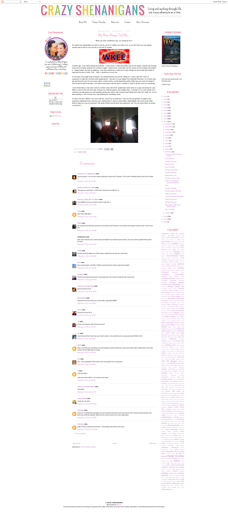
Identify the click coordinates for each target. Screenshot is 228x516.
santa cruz (181, 423)
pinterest (181, 397)
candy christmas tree (172, 266)
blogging (177, 254)
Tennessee (174, 447)
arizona (164, 239)
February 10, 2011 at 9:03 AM (86, 404)
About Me (83, 22)
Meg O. (119, 505)
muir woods (176, 379)
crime (163, 294)
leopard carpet (180, 359)
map (177, 369)
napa (170, 381)
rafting (167, 413)
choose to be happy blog (85, 286)
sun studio (175, 441)
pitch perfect (169, 399)
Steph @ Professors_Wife (86, 187)
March (167, 149)
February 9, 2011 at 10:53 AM (86, 244)
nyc (183, 387)
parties (182, 393)
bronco (182, 262)
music (163, 381)
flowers (164, 325)
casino (174, 268)
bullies (163, 264)
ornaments (165, 393)
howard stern (165, 349)
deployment (180, 298)
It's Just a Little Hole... (172, 170)
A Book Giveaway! (171, 199)
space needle (169, 435)
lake (183, 357)
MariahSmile (81, 298)
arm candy (170, 239)
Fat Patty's (180, 316)
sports (176, 435)
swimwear (170, 445)
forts (176, 325)
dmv (165, 306)
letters (163, 361)
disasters (164, 304)
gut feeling (174, 337)
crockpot (167, 294)
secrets (168, 427)
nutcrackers (178, 387)
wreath (174, 487)
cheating (172, 270)
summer (168, 441)
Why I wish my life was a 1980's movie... (173, 205)
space (163, 435)
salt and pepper (169, 421)
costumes (181, 290)
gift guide (174, 331)
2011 (165, 121)
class (182, 284)
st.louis (171, 437)
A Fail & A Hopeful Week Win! (174, 196)
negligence (181, 381)
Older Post (152, 443)
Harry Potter (171, 341)
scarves (182, 425)
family (166, 316)
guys (179, 337)
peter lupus (169, 395)
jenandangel (170, 351)
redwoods (181, 415)
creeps (173, 292)
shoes (167, 429)
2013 (165, 116)
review (177, 417)
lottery (172, 365)
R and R (174, 411)
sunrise (177, 443)
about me (174, 234)
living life (173, 363)
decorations (172, 298)
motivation (172, 377)
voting (173, 469)
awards (164, 241)
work (84, 152)
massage (164, 371)
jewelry (164, 353)
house (171, 347)
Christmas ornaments (169, 280)
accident (181, 233)
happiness (164, 341)
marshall (181, 369)
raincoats (176, 413)
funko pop (180, 327)
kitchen (174, 357)
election (164, 310)
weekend (165, 475)
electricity (168, 310)
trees (168, 463)
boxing (182, 258)
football (172, 325)
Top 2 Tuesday (170, 167)
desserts (181, 300)
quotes (170, 411)
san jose (170, 423)
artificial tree (180, 239)
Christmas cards (178, 272)
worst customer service (177, 485)
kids (171, 357)
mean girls (181, 371)
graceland (164, 335)
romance (181, 417)
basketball (174, 244)
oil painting (172, 389)
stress (163, 441)
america (178, 235)
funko (174, 327)
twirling (168, 465)
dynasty (177, 308)
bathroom (181, 243)
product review (173, 407)
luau (183, 365)
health (182, 341)
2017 (165, 105)
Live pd (167, 363)
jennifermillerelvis (179, 351)
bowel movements (172, 258)
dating (178, 296)
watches (178, 469)
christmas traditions (176, 282)
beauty (174, 249)
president (164, 407)
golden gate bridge (177, 333)
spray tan (181, 435)
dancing (173, 296)
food (167, 325)
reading (181, 413)
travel (177, 460)
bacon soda (181, 241)
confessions (165, 290)
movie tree (180, 377)
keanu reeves (165, 357)
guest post (167, 337)
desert (176, 300)
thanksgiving (170, 451)
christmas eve (166, 276)
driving (172, 308)
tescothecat (165, 449)
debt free (164, 298)
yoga (171, 489)
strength (181, 439)
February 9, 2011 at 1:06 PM (86, 303)
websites (181, 471)
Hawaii (178, 341)
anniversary (175, 237)
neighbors (164, 383)
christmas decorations (173, 274)
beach (182, 246)
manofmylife (171, 369)
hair (183, 337)
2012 (165, 119)
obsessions (165, 389)
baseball (168, 243)
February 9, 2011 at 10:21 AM (86, 217)
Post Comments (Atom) (88, 447)
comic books (173, 288)
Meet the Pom (169, 164)
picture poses (180, 395)
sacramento (180, 419)
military (182, 373)
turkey (163, 465)
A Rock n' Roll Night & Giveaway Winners (172, 181)
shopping (174, 429)
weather (175, 471)
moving (169, 379)
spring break (165, 437)
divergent (181, 304)
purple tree (176, 409)
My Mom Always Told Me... (173, 191)
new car (174, 383)
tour (168, 461)
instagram (173, 349)
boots (163, 258)
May (166, 143)
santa (175, 423)
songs (169, 433)
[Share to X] (110, 149)
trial (172, 463)
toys (171, 461)
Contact (127, 22)
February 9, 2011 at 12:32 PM (86, 280)
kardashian (169, 355)
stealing (176, 437)
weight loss (172, 475)
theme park (165, 458)
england (182, 312)
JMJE (79, 345)
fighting (174, 320)
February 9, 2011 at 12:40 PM (86, 291)
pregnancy (174, 405)
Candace (80, 274)
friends (164, 327)
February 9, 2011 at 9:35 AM (86, 193)
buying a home (171, 264)
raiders (171, 413)
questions (164, 411)
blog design (169, 253)
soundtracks (180, 433)
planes (182, 399)
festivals (174, 318)
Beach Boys (176, 247)
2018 (165, 102)
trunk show (177, 463)
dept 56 (171, 300)
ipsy (178, 349)
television (165, 447)
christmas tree (166, 284)
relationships (166, 417)
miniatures (164, 375)
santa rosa (164, 425)
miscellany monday (177, 375)
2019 (165, 99)
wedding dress (173, 473)
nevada (170, 383)
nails (167, 381)
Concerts (181, 288)
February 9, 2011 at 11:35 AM (86, 268)
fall (162, 316)
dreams (168, 308)
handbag (181, 339)
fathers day (165, 318)
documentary (170, 306)
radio (80, 152)
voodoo (169, 469)
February (168, 152)
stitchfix (176, 439)
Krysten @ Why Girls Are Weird (88, 199)
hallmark (164, 339)
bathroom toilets (166, 245)
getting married (166, 331)
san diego (178, 421)
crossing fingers (166, 296)
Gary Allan (173, 329)
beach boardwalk (166, 247)
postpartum (175, 403)
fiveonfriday (170, 323)
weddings (181, 473)
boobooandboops (172, 256)
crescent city (180, 292)
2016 (165, 108)
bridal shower (180, 260)
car (181, 266)
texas (171, 449)
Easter (182, 308)
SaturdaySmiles (173, 425)
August (167, 135)
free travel (181, 325)
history (178, 343)
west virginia (180, 475)
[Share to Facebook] (112, 149)
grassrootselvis (172, 335)
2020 (165, 96)
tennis (182, 447)
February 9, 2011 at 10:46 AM (86, 230)
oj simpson (179, 389)
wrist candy (180, 487)
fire (180, 320)
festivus (179, 318)
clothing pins (179, 286)
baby (168, 241)
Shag (176, 427)
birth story (169, 251)
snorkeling (175, 431)
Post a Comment (80, 433)
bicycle (163, 251)
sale (163, 421)
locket (163, 365)
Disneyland (175, 304)
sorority (174, 433)
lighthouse (181, 361)
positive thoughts (166, 403)
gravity (178, 335)
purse (182, 409)
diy (162, 306)
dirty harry (181, 302)
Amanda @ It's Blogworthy (86, 174)
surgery (164, 445)
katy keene (181, 355)
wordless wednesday (172, 483)
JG (78, 321)
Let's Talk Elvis (169, 159)
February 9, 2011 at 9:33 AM (86, 181)
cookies (171, 290)
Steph (79, 251)
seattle (163, 427)
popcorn (172, 401)
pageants (170, 393)
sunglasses (170, 443)
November (168, 127)
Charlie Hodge (166, 270)
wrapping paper (166, 487)
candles (164, 266)
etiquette (164, 314)
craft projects (166, 292)
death (182, 296)
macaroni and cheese (169, 367)
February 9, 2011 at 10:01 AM (86, 205)
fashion (173, 316)
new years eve (179, 385)
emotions (170, 312)
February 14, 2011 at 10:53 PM (87, 429)
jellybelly (164, 351)
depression (165, 300)
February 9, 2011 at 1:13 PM (86, 315)
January (168, 213)
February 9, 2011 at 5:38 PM (86, 364)
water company (166, 471)
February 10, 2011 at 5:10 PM (86, 418)
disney (169, 304)
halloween (172, 339)
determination (165, 302)
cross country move (177, 294)
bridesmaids (165, 262)
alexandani (171, 235)
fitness (164, 323)
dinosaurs (173, 302)
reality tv (165, 415)
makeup (164, 369)
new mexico (165, 385)
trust (183, 463)
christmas (165, 272)
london (167, 365)
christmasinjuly (176, 284)
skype (163, 431)
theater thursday (175, 456)
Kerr (79, 262)
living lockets (180, 363)
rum (174, 419)
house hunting (179, 347)
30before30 (165, 234)
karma (175, 355)
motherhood (165, 377)
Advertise (115, 22)
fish (183, 320)
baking (163, 243)
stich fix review (168, 439)
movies (164, 379)
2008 (165, 222)
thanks (163, 451)
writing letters (166, 489)
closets (163, 286)
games (168, 329)
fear (170, 318)
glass (163, 333)
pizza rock (177, 399)
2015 (165, 110)
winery (178, 481)
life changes (172, 361)
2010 (165, 216)
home (174, 345)
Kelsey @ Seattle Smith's (86, 387)
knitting (179, 357)
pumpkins (168, 409)
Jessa (79, 310)
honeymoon (165, 347)
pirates (163, 399)
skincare (181, 429)
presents (181, 405)
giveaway (181, 331)
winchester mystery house (169, 481)
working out (165, 485)
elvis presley (180, 310)
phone (174, 395)
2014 (165, 113)
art (175, 239)
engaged (176, 312)
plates (163, 401)
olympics (167, 391)
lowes (179, 365)
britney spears (174, 262)
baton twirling (175, 245)
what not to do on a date (176, 479)
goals (167, 333)
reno (173, 417)
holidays (168, 345)
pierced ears (167, 397)
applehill (182, 237)
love (175, 365)
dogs (176, 306)
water (182, 469)
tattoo (182, 445)
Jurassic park (171, 353)
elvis (173, 310)
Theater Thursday (99, 22)
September (169, 132)
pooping (167, 401)
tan (177, 445)
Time (166, 185)
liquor (163, 363)
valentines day (174, 467)
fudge (169, 327)
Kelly (79, 211)
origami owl (180, 391)
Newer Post (76, 443)
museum (181, 379)
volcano (164, 469)
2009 (165, 219)
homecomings (180, 345)
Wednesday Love (170, 175)
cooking (176, 290)
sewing (173, 427)
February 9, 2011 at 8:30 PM (86, 380)
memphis (164, 373)
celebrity (181, 268)
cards (169, 268)
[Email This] (105, 149)
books (182, 256)
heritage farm (165, 343)
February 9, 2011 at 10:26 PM (86, 392)
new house (181, 383)
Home (115, 443)
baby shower (173, 241)
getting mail (180, 329)
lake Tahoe (165, 359)
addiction (164, 235)
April (167, 146)
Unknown (80, 410)
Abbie (79, 223)
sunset (182, 443)
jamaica (182, 349)
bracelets (164, 260)
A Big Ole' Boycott (170, 194)
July (166, 138)
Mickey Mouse (174, 373)
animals (168, 237)
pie (163, 397)
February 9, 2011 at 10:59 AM (86, 256)
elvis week (165, 312)
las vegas (172, 359)
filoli (178, 320)
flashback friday (179, 322)
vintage (181, 467)
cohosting (164, 288)
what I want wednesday (168, 477)
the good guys (170, 453)
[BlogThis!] (108, 149)
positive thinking (179, 401)
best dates (180, 249)
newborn (171, 387)
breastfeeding (171, 260)
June (167, 141)
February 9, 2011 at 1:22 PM (86, 327)
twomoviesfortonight (177, 465)
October (168, 129)
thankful (182, 449)
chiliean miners (180, 270)
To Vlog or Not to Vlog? (172, 178)
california (180, 264)
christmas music (179, 278)
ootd (173, 391)
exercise (171, 314)
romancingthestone (167, 419)
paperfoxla (177, 393)
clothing (170, 286)
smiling (169, 431)
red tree (174, 415)
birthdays (176, 252)
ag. (78, 333)
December (168, 124)
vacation (165, 467)
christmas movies (168, 278)
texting (176, 449)
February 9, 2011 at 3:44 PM (86, 352)
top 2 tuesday (173, 458)
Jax (78, 359)
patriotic (164, 395)
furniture (164, 329)
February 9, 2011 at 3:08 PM (86, 339)
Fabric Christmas (142, 22)
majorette (181, 367)
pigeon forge (175, 397)
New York (165, 387)
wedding (165, 473)
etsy (168, 314)
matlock (175, 371)
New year (171, 385)
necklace (175, 381)
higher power (172, 343)
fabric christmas (179, 314)
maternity (169, 371)
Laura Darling (82, 398)
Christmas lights (179, 276)
